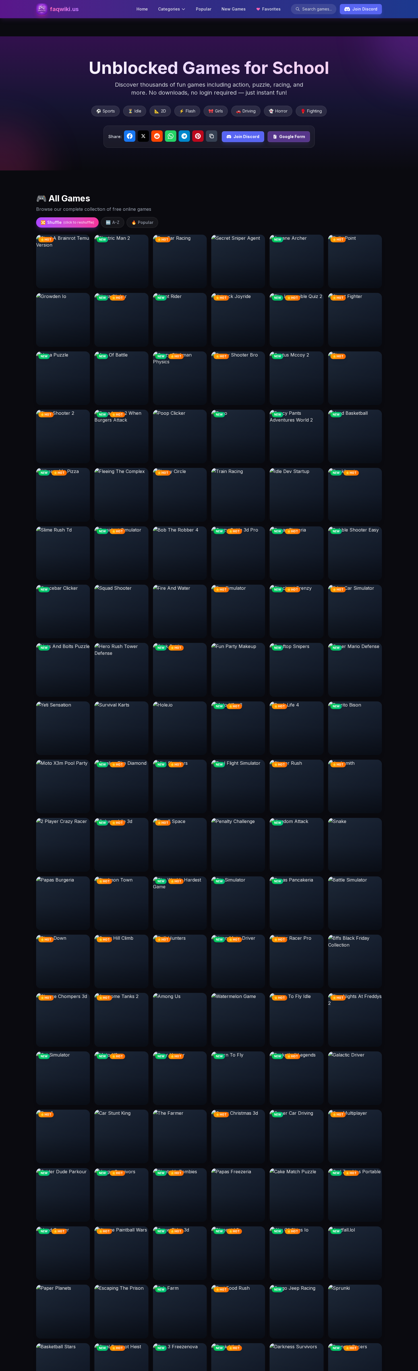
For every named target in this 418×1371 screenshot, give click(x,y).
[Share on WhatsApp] (170, 136)
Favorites (271, 9)
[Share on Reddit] (157, 136)
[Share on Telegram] (184, 136)
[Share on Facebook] (129, 136)
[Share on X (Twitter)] (143, 136)
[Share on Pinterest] (198, 136)
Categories (169, 9)
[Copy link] (211, 136)
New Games (234, 9)
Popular (203, 9)
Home (142, 9)
